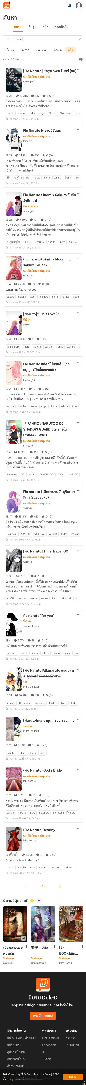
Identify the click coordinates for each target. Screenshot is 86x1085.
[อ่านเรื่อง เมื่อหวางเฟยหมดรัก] (15, 924)
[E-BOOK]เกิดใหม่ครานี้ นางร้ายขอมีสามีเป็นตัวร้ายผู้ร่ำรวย (68, 950)
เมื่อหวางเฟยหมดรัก (13, 950)
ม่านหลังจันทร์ (38, 963)
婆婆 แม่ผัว (39, 948)
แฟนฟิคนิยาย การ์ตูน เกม (36, 76)
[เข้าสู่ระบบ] (79, 6)
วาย (25, 682)
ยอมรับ (72, 1077)
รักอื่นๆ (27, 319)
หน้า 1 (43, 886)
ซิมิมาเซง (27, 508)
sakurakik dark (31, 626)
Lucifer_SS (29, 380)
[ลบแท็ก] (20, 39)
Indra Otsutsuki (31, 686)
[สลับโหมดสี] (69, 6)
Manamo (28, 275)
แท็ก (70, 50)
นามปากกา (41, 50)
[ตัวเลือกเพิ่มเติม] (78, 70)
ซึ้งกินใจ (27, 621)
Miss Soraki (65, 963)
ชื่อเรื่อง (25, 50)
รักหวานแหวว (30, 206)
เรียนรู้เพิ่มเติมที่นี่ (15, 1079)
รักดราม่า (28, 726)
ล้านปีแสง (8, 963)
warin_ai (27, 561)
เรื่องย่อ (57, 50)
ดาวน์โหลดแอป (43, 1016)
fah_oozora (29, 781)
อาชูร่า (26, 324)
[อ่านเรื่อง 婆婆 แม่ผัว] (43, 924)
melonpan (28, 81)
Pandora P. (28, 141)
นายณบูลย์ (28, 211)
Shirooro (28, 445)
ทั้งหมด (10, 50)
